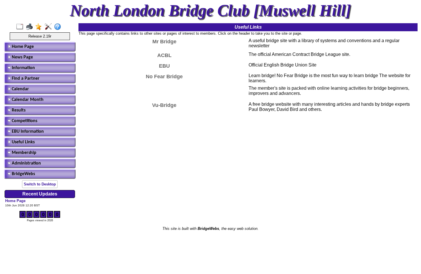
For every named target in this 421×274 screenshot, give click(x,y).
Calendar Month (27, 99)
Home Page (22, 46)
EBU (164, 66)
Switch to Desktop (40, 184)
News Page (22, 57)
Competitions (24, 121)
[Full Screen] (21, 27)
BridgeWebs (23, 174)
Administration (26, 163)
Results (18, 110)
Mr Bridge (164, 41)
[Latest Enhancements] (40, 27)
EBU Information (27, 131)
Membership (23, 152)
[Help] (59, 27)
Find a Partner (25, 78)
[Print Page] (30, 27)
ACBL (164, 55)
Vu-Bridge (164, 105)
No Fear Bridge (164, 76)
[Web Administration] (49, 27)
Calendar (20, 89)
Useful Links (23, 142)
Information (23, 68)
